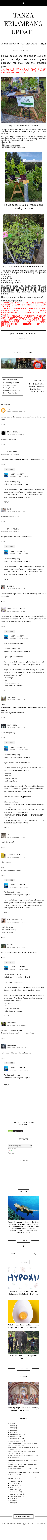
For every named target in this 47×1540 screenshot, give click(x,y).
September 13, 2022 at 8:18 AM (16, 947)
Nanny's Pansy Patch (16, 609)
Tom (9, 409)
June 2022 (14, 1485)
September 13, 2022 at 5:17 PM (19, 477)
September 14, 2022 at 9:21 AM (19, 750)
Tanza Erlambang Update (23, 23)
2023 (12, 1430)
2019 (12, 1503)
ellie (9, 509)
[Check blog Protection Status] (23, 1131)
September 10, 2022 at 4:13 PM (16, 611)
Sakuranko (12, 1023)
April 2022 (14, 1490)
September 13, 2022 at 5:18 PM (19, 554)
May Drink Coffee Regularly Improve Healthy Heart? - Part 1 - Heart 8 (36, 388)
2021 (12, 1498)
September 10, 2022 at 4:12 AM (10, 532)
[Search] (35, 1254)
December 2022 (16, 1434)
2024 (12, 1428)
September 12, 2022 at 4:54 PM (16, 922)
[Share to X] (29, 334)
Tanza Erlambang (18, 474)
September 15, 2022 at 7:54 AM (19, 969)
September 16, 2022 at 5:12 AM (19, 1070)
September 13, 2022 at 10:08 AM (16, 1025)
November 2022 (16, 1436)
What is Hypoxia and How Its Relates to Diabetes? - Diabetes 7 (23, 1294)
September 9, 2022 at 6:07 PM (10, 455)
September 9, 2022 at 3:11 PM (15, 435)
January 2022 (16, 1496)
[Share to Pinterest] (32, 334)
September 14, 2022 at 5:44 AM (19, 639)
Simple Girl (12, 725)
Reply (3, 425)
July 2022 (14, 1483)
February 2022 (16, 1494)
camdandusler (13, 432)
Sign (26, 339)
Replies (9, 469)
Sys (8, 835)
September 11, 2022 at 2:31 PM (16, 728)
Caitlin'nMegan (14, 529)
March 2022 (15, 1492)
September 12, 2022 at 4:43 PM (16, 857)
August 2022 (15, 1481)
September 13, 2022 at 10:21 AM (16, 1048)
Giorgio (10, 586)
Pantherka (11, 1045)
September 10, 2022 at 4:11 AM (16, 512)
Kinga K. (10, 945)
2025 (12, 1425)
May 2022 (14, 1487)
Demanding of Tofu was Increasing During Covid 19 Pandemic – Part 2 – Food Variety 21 (11, 388)
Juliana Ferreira (14, 855)
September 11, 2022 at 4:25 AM (16, 700)
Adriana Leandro (14, 919)
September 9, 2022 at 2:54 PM (16, 412)
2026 (12, 1423)
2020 (12, 1500)
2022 (12, 1432)
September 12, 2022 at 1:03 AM (16, 837)
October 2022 (16, 1438)
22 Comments (17, 334)
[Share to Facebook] (26, 334)
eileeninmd (12, 697)
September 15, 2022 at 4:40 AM (19, 887)
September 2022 (17, 1441)
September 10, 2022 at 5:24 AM (16, 589)
